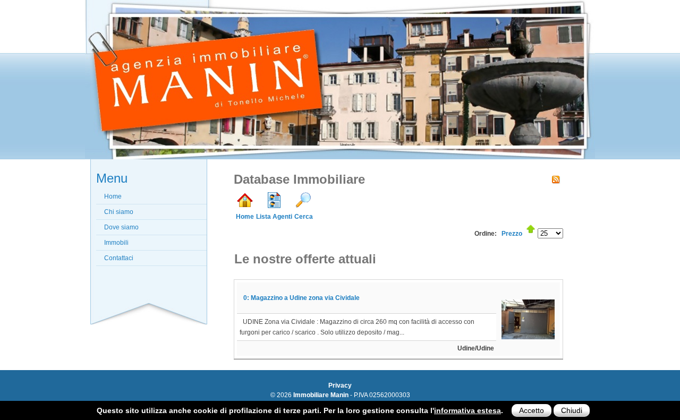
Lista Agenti (274, 216)
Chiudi (571, 410)
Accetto (531, 410)
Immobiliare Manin (320, 395)
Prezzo (512, 233)
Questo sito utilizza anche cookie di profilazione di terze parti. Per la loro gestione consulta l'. (300, 410)
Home (245, 216)
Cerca (303, 216)
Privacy (340, 385)
